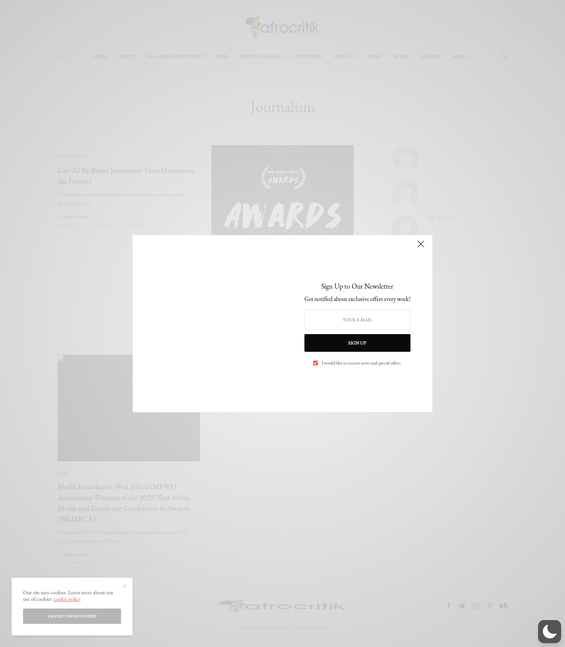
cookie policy (67, 598)
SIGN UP (357, 343)
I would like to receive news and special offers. (362, 363)
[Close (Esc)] (421, 247)
